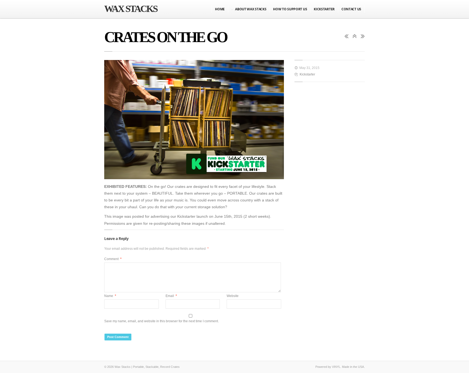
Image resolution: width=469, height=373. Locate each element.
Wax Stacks (130, 9)
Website (233, 296)
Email (171, 296)
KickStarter (324, 9)
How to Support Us (290, 9)
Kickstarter (307, 74)
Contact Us (351, 9)
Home (220, 9)
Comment (113, 259)
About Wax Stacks (250, 9)
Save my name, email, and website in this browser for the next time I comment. (161, 321)
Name (110, 296)
